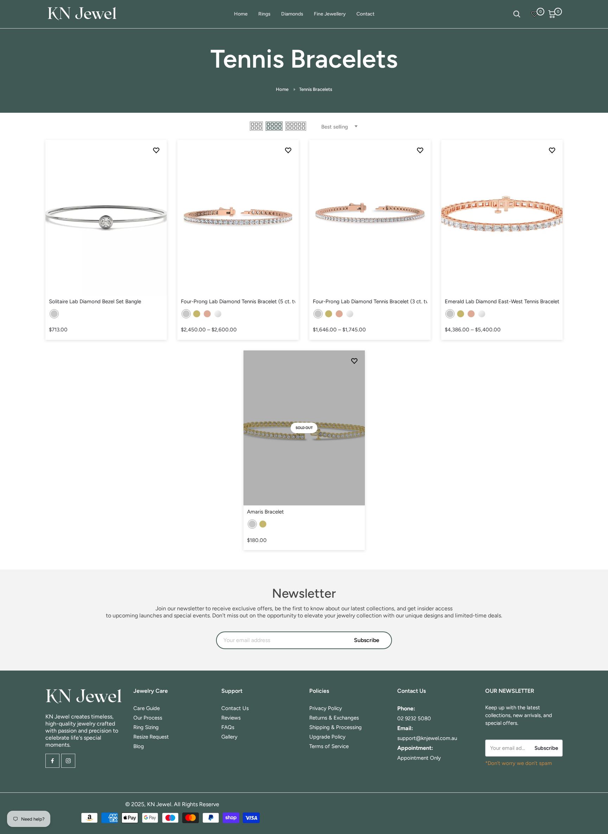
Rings (264, 14)
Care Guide (146, 708)
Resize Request (151, 737)
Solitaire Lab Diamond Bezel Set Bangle (95, 301)
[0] (534, 14)
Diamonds (292, 14)
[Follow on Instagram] (68, 761)
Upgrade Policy (327, 737)
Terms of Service (329, 746)
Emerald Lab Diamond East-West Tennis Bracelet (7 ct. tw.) (502, 301)
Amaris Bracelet (265, 512)
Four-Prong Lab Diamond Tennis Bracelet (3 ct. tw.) (370, 301)
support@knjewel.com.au (427, 738)
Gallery (229, 737)
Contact (365, 14)
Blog (138, 746)
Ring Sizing (146, 727)
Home (241, 14)
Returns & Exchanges (334, 718)
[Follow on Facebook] (52, 761)
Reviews (231, 718)
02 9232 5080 (414, 718)
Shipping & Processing (335, 727)
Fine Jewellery (330, 14)
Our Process (147, 718)
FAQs (227, 727)
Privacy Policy (325, 708)
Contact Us (235, 708)
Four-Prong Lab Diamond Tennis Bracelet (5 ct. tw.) (238, 301)
